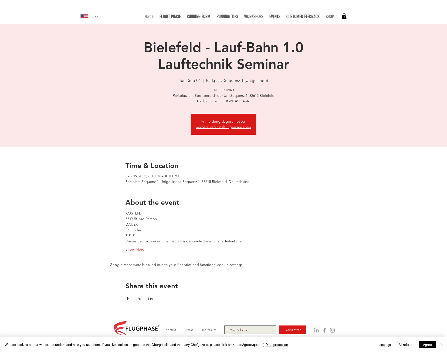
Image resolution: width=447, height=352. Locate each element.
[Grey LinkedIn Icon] (316, 330)
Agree (427, 344)
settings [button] (385, 344)
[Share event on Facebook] (127, 298)
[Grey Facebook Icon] (324, 330)
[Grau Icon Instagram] (332, 330)
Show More (134, 249)
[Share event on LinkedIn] (150, 298)
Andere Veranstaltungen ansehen (223, 127)
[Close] (441, 344)
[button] (253, 14)
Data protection (276, 344)
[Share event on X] (139, 298)
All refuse (405, 344)
